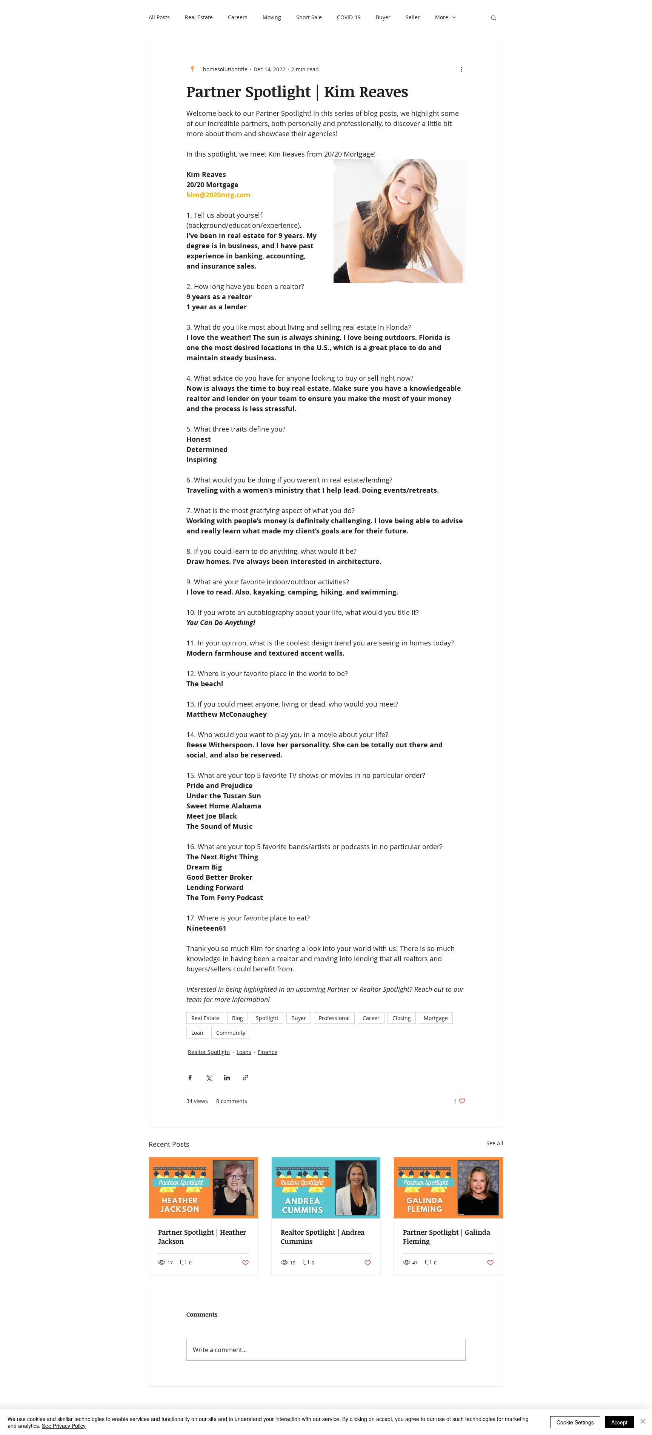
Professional (334, 1018)
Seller (413, 17)
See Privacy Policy (64, 1425)
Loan (197, 1032)
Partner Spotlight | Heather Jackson (202, 1237)
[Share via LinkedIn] (227, 1077)
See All (494, 1143)
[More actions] (461, 69)
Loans (244, 1052)
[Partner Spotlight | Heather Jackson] (203, 1187)
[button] (493, 17)
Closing (401, 1018)
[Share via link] (245, 1077)
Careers (238, 17)
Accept (619, 1422)
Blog (237, 1018)
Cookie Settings (575, 1422)
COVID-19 (349, 17)
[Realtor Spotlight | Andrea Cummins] (326, 1187)
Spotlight (267, 1018)
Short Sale (309, 17)
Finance (267, 1052)
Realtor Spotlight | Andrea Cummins (322, 1237)
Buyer (383, 17)
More (441, 17)
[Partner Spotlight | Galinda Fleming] (448, 1187)
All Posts (159, 17)
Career (371, 1018)
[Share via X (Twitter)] (208, 1077)
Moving (272, 17)
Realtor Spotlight (209, 1052)
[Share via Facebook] (190, 1077)
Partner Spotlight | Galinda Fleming (446, 1237)
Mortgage (436, 1018)
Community (230, 1032)
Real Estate (199, 17)
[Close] (642, 1422)
